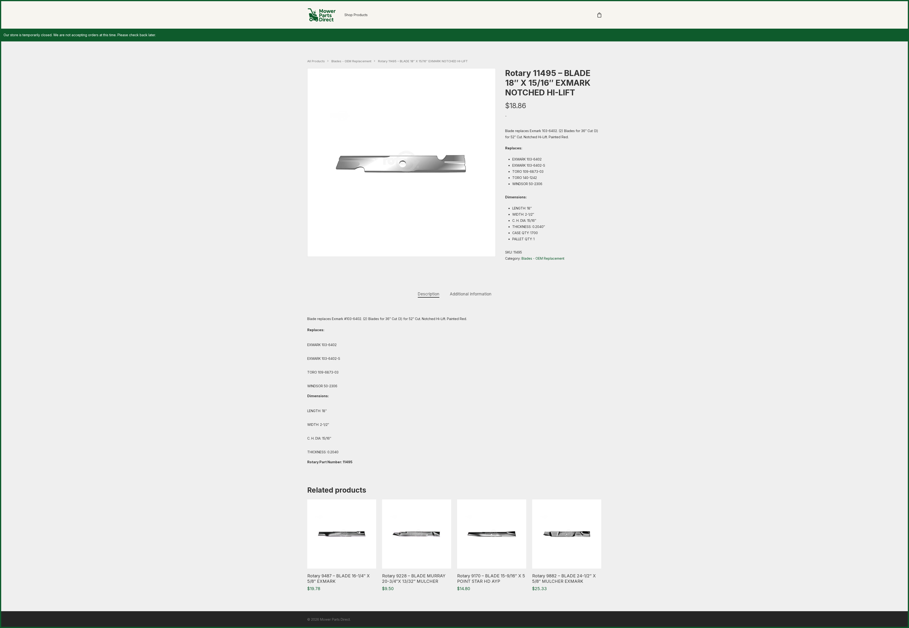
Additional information (470, 294)
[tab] (428, 294)
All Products (316, 61)
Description (428, 294)
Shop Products (356, 15)
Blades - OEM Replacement (351, 61)
